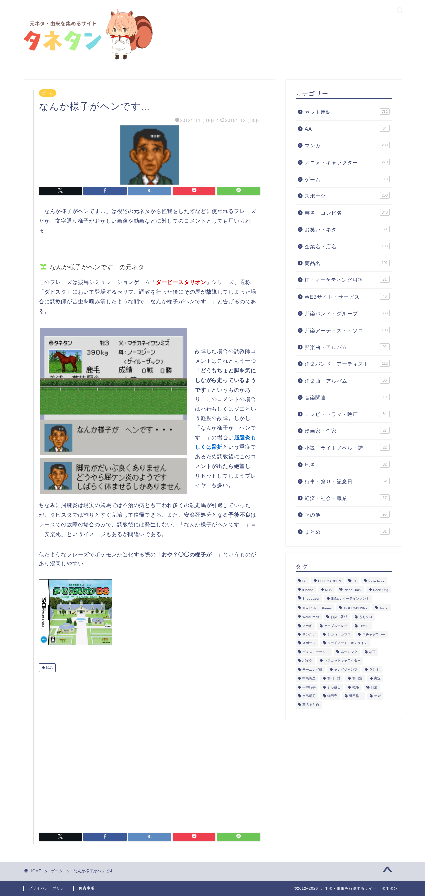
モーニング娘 (312, 669)
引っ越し (334, 687)
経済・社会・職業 (346, 498)
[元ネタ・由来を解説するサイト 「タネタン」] (86, 60)
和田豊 (357, 678)
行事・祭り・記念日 (346, 481)
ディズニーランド (315, 652)
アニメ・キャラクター (346, 162)
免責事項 (87, 888)
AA (346, 129)
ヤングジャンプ (345, 669)
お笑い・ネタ (346, 229)
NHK (328, 590)
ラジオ (374, 669)
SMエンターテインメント (350, 599)
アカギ (307, 626)
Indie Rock (376, 581)
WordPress (310, 617)
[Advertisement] (149, 749)
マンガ (346, 145)
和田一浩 (334, 678)
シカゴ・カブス (339, 634)
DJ (304, 581)
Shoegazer (310, 599)
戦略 (355, 687)
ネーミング (349, 652)
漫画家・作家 (346, 431)
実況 (377, 678)
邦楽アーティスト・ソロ (346, 330)
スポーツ (346, 196)
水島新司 (309, 696)
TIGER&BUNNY (355, 608)
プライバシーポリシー (48, 888)
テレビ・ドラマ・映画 (346, 414)
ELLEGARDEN (329, 581)
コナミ (364, 626)
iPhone (307, 590)
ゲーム (47, 93)
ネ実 (372, 652)
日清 (374, 687)
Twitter (384, 608)
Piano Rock (352, 590)
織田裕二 (355, 696)
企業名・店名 (346, 246)
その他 (346, 515)
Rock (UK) (380, 590)
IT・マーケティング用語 (346, 280)
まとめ (346, 532)
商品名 (346, 263)
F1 (355, 581)
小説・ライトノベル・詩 (346, 448)
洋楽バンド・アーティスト (346, 364)
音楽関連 (346, 397)
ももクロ (365, 617)
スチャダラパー (373, 634)
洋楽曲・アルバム (346, 381)
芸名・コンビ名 (346, 213)
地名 (346, 465)
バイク (307, 661)
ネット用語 (346, 112)
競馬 (49, 667)
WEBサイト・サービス (346, 297)
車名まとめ (310, 705)
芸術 (377, 696)
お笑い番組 (339, 617)
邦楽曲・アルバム (346, 347)
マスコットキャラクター (342, 661)
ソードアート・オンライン (347, 643)
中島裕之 (309, 678)
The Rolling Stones (317, 608)
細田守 (332, 696)
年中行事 (309, 687)
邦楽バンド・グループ (346, 313)
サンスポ (309, 634)
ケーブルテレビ (335, 626)
